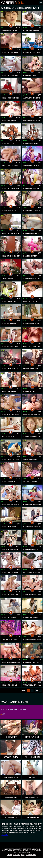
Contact (9, 855)
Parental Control (31, 855)
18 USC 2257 (16, 855)
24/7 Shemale (12, 2)
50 (40, 690)
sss (3, 714)
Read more (5, 835)
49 (37, 690)
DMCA (22, 855)
